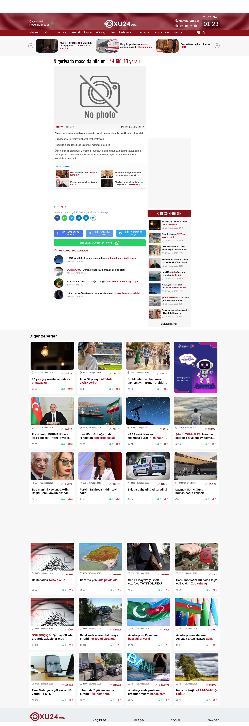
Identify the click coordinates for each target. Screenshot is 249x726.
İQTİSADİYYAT (127, 32)
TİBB (112, 32)
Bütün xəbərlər (169, 324)
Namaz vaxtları (189, 20)
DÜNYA (48, 32)
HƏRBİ (76, 32)
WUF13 (178, 32)
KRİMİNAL (62, 32)
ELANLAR (145, 32)
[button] (218, 46)
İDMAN (88, 32)
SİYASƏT (34, 32)
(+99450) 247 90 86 (39, 25)
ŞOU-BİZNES (162, 32)
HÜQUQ (100, 32)
